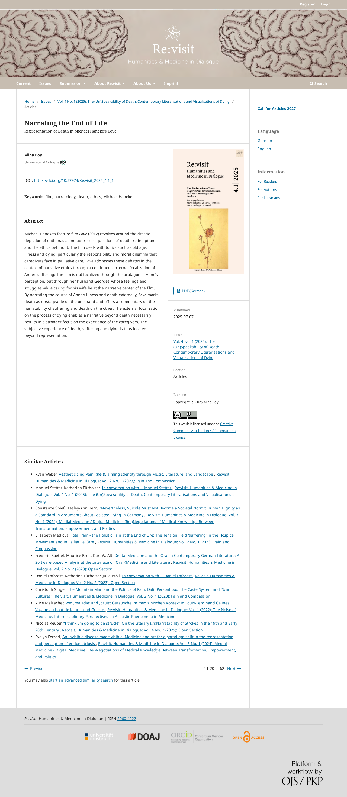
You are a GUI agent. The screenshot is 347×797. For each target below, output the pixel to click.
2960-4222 (126, 718)
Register (307, 4)
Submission (71, 83)
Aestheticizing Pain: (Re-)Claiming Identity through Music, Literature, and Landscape (136, 474)
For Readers (267, 181)
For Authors (267, 189)
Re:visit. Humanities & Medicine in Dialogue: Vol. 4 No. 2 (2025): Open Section (132, 630)
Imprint (171, 83)
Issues (45, 83)
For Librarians (269, 197)
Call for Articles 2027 (277, 108)
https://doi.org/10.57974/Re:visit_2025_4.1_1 (74, 180)
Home (29, 101)
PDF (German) (193, 290)
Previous (38, 668)
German (265, 140)
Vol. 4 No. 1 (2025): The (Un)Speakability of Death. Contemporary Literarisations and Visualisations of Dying (143, 101)
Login (326, 4)
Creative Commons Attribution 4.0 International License (205, 430)
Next (231, 668)
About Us (142, 83)
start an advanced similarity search (81, 680)
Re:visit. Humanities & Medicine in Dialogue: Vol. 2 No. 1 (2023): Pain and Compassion (132, 596)
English (264, 148)
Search (320, 83)
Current (23, 83)
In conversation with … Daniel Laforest (157, 575)
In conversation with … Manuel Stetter (137, 487)
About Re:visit (108, 83)
